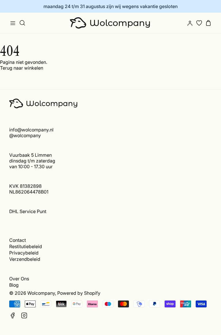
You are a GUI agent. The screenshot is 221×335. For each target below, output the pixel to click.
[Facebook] (12, 315)
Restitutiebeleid (25, 246)
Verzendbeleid (24, 259)
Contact (17, 240)
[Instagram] (24, 315)
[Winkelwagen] (208, 23)
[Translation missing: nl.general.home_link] (110, 23)
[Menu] (12, 23)
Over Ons (19, 279)
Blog (14, 285)
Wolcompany (41, 293)
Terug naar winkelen (21, 68)
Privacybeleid (24, 253)
